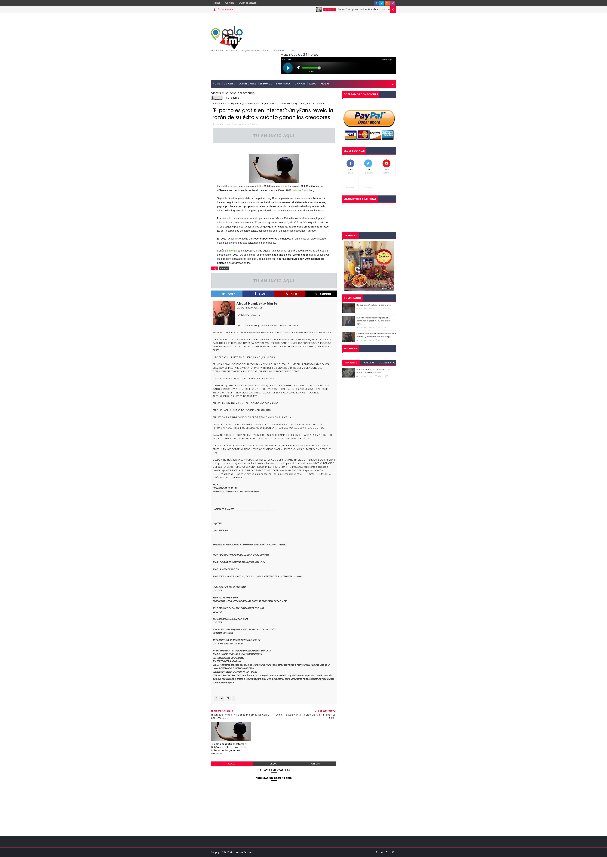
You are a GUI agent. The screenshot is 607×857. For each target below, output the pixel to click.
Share (262, 294)
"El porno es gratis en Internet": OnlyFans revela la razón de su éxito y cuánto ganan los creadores (229, 748)
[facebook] (376, 3)
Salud (313, 83)
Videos (324, 83)
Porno (224, 103)
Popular (369, 362)
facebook (315, 763)
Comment (325, 294)
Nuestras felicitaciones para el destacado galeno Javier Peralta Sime (373, 320)
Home (217, 2)
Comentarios (387, 363)
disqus (273, 763)
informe (233, 250)
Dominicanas (247, 83)
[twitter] (381, 3)
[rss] (387, 3)
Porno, (255, 124)
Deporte (229, 83)
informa (297, 190)
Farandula (283, 83)
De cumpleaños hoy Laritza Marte (373, 304)
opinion (299, 83)
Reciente (351, 362)
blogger (231, 763)
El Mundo (266, 83)
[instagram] (392, 3)
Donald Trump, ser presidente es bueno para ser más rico (333, 9)
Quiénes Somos (247, 2)
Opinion (229, 2)
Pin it (294, 294)
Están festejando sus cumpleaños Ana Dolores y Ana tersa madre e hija (376, 335)
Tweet (231, 294)
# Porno (224, 268)
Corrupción (293, 9)
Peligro (381, 9)
